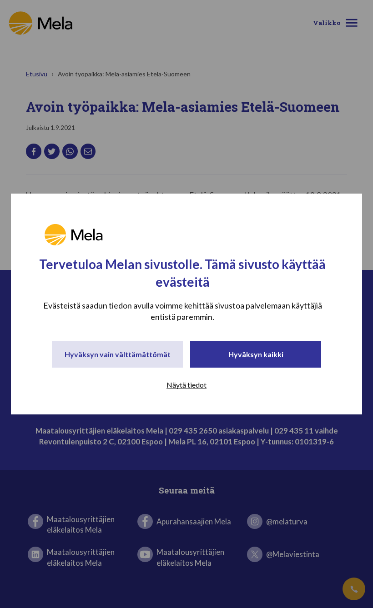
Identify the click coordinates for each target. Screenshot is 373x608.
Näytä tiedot (186, 384)
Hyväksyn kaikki (255, 354)
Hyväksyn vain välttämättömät (118, 354)
